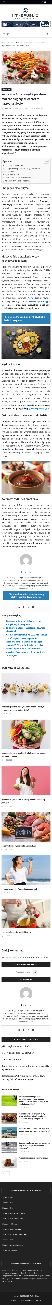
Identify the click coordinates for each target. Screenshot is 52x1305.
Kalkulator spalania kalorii (11, 1229)
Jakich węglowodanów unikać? (16, 1046)
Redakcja (8, 108)
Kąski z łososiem (12, 174)
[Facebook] (42, 2)
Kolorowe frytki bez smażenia (17, 181)
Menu (8, 34)
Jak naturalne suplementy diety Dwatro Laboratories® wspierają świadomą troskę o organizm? (32, 1116)
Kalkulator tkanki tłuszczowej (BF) (14, 1234)
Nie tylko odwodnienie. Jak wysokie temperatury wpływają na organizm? (34, 1129)
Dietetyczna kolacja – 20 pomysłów (18, 1052)
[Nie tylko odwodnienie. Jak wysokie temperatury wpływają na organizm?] (9, 1129)
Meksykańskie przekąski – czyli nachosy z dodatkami (22, 170)
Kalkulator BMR (7, 1203)
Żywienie (11, 43)
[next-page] (8, 1173)
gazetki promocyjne (39, 408)
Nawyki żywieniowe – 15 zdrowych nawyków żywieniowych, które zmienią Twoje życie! (25, 652)
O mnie (13, 1300)
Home (4, 43)
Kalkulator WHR (7, 1240)
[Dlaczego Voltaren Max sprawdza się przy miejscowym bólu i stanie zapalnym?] (9, 1143)
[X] (48, 2)
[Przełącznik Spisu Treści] (45, 161)
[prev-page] (3, 1173)
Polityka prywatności (26, 1300)
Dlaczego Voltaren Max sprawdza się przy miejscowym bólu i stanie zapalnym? (34, 1145)
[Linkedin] (19, 607)
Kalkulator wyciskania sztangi (12, 1245)
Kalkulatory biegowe (9, 1250)
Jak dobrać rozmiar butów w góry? (33, 1158)
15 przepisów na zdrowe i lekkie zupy (16, 932)
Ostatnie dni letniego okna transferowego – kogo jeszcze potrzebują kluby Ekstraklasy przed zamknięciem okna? (33, 1100)
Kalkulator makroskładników (12, 1218)
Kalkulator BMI (7, 1197)
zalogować (17, 957)
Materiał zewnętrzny (36, 108)
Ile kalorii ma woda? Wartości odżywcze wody (20, 889)
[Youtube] (45, 2)
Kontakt (38, 1300)
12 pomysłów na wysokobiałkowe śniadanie (19, 846)
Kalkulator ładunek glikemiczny (13, 1213)
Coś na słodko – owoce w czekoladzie (20, 177)
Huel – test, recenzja (11, 1059)
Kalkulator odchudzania (10, 1224)
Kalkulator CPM (7, 1208)
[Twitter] (28, 607)
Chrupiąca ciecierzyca (14, 165)
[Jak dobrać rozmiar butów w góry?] (9, 1158)
